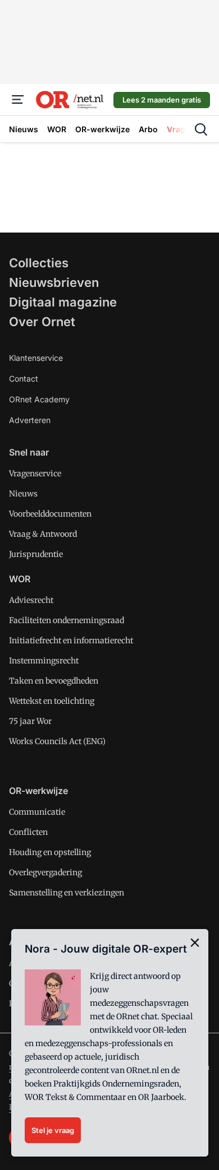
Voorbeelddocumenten (50, 514)
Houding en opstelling (50, 852)
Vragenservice (35, 473)
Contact (23, 378)
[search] (201, 129)
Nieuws (23, 494)
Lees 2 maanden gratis (161, 99)
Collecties (39, 263)
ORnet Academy (39, 399)
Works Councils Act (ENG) (57, 741)
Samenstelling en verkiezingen (66, 893)
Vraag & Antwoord (43, 534)
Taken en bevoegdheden (53, 681)
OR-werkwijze (38, 790)
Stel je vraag (52, 1130)
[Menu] (18, 100)
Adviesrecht (31, 600)
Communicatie (37, 812)
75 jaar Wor (30, 721)
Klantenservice (36, 358)
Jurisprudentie (36, 554)
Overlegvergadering (45, 872)
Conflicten (28, 832)
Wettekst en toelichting (51, 701)
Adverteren (30, 420)
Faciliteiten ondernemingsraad (66, 620)
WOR (19, 578)
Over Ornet (42, 321)
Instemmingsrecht (44, 661)
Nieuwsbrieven (54, 282)
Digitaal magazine (63, 302)
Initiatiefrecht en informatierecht (71, 640)
